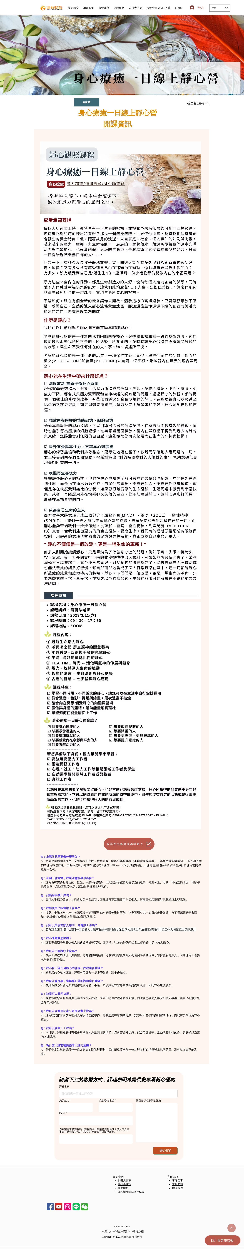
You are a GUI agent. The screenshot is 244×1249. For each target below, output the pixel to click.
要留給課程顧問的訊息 (148, 1100)
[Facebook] (50, 1206)
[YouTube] (58, 1206)
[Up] (231, 1228)
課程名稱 (64, 1086)
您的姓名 (64, 1100)
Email (62, 1113)
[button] (84, 1207)
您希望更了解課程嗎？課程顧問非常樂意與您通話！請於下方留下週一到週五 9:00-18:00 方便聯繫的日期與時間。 (94, 1130)
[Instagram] (67, 1206)
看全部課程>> (198, 103)
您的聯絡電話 (106, 1100)
